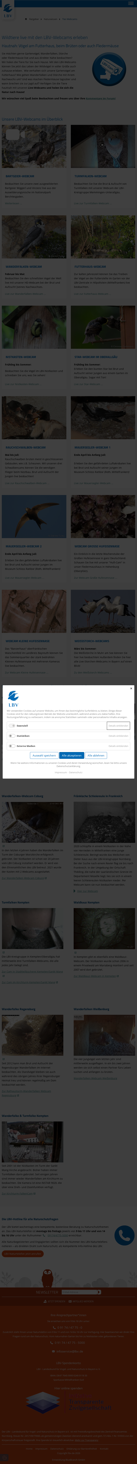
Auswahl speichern (44, 755)
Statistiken (23, 735)
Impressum (61, 772)
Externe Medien (26, 746)
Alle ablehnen (96, 755)
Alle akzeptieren (72, 755)
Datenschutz (75, 772)
